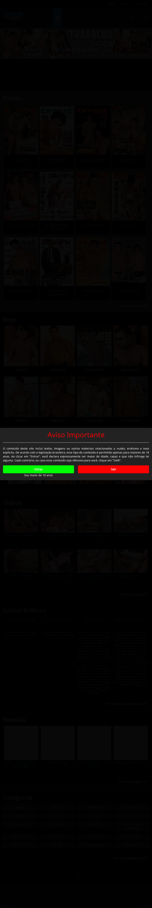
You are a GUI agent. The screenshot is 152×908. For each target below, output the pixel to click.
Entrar (38, 469)
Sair (113, 469)
